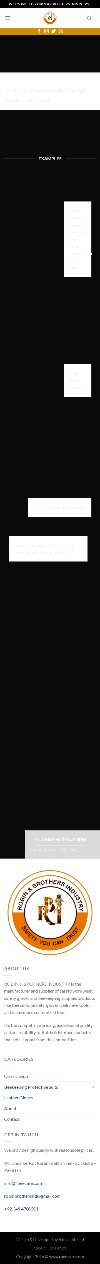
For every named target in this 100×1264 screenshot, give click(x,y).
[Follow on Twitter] (53, 31)
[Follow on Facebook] (39, 31)
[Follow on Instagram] (46, 31)
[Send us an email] (61, 31)
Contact (12, 1119)
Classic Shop (16, 1076)
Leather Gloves (18, 1097)
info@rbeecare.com (23, 1183)
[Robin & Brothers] (50, 18)
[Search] (89, 18)
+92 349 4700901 (21, 1208)
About (10, 1108)
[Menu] (7, 18)
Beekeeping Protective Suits (31, 1087)
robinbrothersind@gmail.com (32, 1196)
